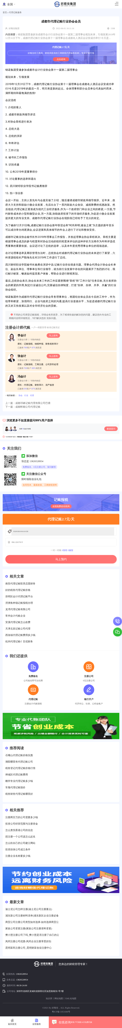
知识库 (49, 998)
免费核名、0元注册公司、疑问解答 (39, 467)
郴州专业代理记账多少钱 (19, 781)
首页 (5, 12)
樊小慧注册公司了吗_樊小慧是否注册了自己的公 (32, 935)
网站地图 (58, 998)
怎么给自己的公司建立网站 (20, 843)
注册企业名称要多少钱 (17, 856)
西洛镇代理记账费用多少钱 (20, 635)
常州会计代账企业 (15, 615)
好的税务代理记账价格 (17, 590)
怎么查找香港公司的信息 (19, 830)
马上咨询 (53, 335)
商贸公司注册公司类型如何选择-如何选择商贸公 (32, 922)
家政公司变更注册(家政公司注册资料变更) (28, 928)
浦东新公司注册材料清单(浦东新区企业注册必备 (32, 915)
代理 (32, 395)
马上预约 (61, 559)
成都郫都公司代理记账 (27, 406)
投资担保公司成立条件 (17, 849)
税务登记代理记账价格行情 (20, 768)
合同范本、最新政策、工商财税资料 (40, 485)
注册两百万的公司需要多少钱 (21, 817)
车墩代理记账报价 (15, 787)
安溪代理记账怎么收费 (17, 622)
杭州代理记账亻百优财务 (19, 641)
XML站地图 (70, 998)
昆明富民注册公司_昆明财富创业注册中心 (28, 947)
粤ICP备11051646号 (61, 1012)
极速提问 (111, 428)
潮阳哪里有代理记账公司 (19, 761)
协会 (21, 395)
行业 (26, 395)
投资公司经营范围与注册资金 (21, 823)
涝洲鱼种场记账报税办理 (19, 602)
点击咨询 (61, 59)
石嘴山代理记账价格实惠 (19, 755)
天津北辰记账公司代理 (17, 628)
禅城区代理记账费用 (16, 774)
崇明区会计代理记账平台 (19, 596)
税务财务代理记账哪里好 (19, 793)
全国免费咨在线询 (61, 506)
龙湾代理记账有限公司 (17, 609)
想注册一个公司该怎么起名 (20, 836)
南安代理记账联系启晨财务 (20, 583)
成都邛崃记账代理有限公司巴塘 (32, 403)
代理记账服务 (15, 12)
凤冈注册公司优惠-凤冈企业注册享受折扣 (28, 941)
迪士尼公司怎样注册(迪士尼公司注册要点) (28, 909)
